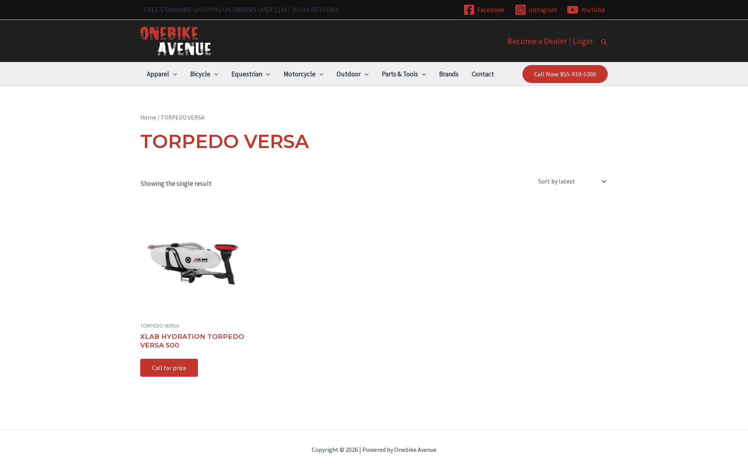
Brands (449, 74)
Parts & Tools (400, 74)
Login (583, 40)
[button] (604, 42)
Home (148, 117)
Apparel (158, 74)
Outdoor (349, 74)
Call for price (169, 368)
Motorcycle (300, 74)
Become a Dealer (537, 40)
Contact (483, 74)
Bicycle (200, 74)
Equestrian (246, 74)
